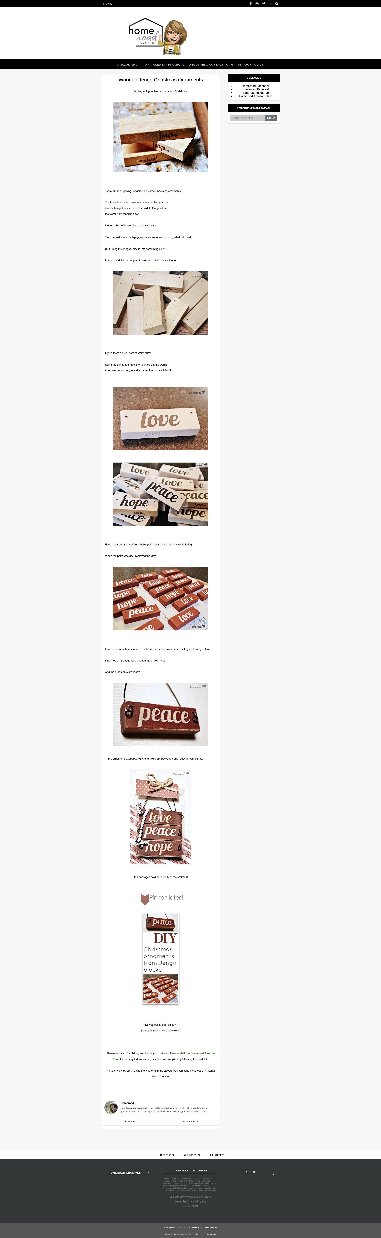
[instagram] (257, 3)
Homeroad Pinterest (255, 89)
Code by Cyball (210, 1234)
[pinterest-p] (263, 3)
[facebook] (250, 3)
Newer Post (190, 1121)
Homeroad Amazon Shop (255, 96)
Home (107, 3)
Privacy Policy (251, 64)
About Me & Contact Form (211, 64)
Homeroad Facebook (256, 86)
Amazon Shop (128, 64)
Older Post (132, 1121)
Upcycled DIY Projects (164, 64)
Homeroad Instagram (256, 92)
